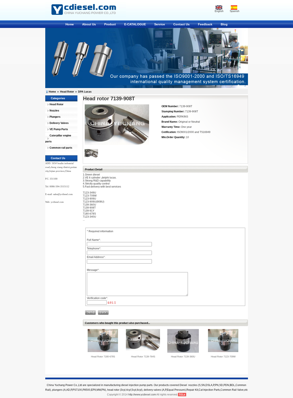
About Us (89, 24)
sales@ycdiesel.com (63, 194)
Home (69, 24)
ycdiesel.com (57, 202)
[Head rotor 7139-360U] (183, 340)
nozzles (192, 385)
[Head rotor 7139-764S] (143, 339)
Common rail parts (61, 147)
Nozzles (54, 110)
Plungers (55, 116)
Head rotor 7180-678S (103, 356)
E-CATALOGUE (135, 24)
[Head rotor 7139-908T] (116, 125)
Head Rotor (67, 91)
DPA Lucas (85, 91)
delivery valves (152, 389)
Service (159, 24)
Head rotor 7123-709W (223, 356)
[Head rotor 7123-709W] (223, 340)
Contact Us (181, 24)
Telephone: (94, 248)
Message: (93, 269)
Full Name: (94, 239)
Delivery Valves (59, 123)
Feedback (205, 24)
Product (110, 24)
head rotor (113, 389)
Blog (224, 24)
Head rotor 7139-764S (143, 356)
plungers (57, 389)
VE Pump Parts (59, 129)
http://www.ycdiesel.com (142, 394)
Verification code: (97, 298)
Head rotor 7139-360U (183, 356)
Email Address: (96, 257)
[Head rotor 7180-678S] (103, 340)
